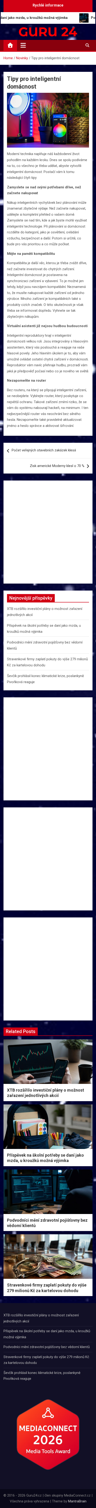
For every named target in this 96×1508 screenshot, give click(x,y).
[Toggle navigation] (23, 45)
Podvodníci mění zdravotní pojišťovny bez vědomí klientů (46, 1347)
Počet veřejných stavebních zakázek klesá (44, 450)
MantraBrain (77, 1501)
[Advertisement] (48, 532)
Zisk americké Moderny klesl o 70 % (57, 466)
